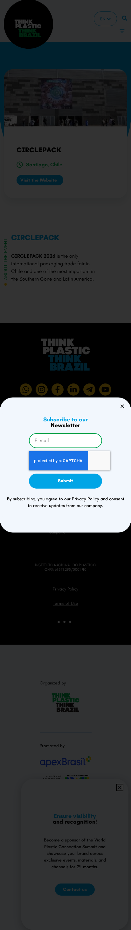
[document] (65, 465)
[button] (122, 406)
